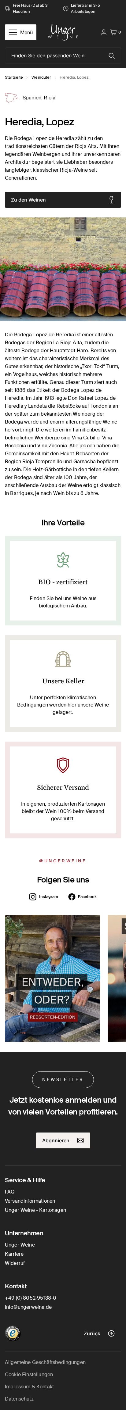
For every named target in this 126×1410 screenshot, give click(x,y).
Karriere (14, 1254)
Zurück (92, 1333)
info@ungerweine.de (28, 1307)
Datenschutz (19, 1399)
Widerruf (15, 1263)
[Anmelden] (104, 32)
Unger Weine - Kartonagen (35, 1210)
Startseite (14, 77)
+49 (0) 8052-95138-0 (30, 1298)
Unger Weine (20, 1245)
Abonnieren (55, 1140)
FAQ (10, 1192)
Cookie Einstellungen (29, 1374)
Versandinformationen (30, 1201)
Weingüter (41, 77)
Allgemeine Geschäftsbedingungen (45, 1362)
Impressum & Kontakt (29, 1386)
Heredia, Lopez (74, 77)
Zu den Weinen (28, 200)
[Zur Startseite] (63, 32)
